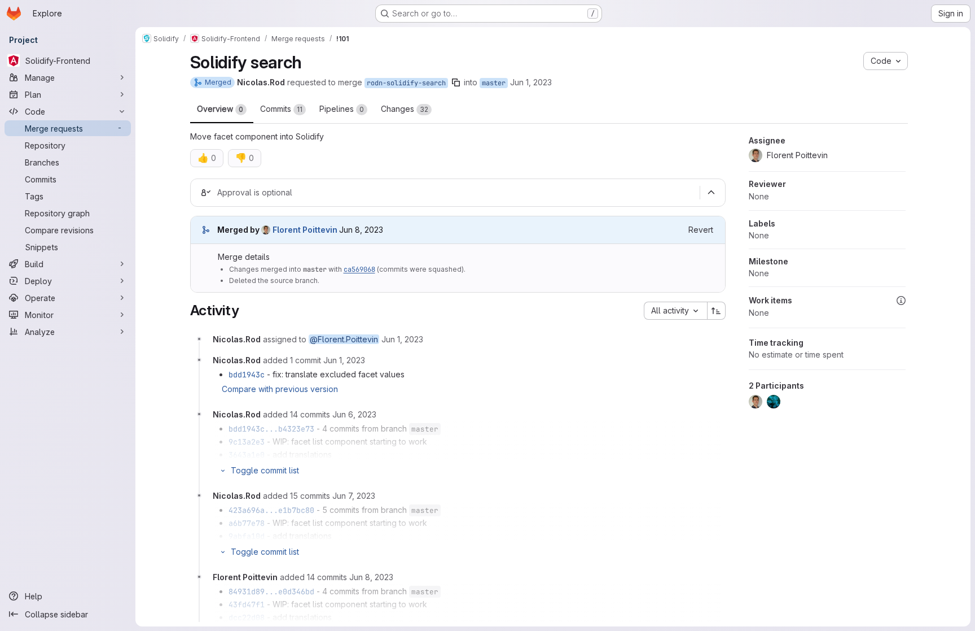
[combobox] (675, 311)
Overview (220, 109)
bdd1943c (247, 374)
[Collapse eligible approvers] (711, 192)
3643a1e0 (247, 455)
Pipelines (341, 109)
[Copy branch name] (456, 82)
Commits (281, 109)
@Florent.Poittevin (344, 339)
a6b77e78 (247, 523)
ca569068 (359, 269)
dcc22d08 (247, 617)
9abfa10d (247, 536)
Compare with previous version (280, 389)
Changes (404, 109)
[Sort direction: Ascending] (717, 311)
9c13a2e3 (247, 442)
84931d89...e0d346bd (271, 591)
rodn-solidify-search (406, 83)
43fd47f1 (247, 604)
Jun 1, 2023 (531, 82)
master (494, 83)
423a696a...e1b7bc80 (271, 510)
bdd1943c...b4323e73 (271, 429)
